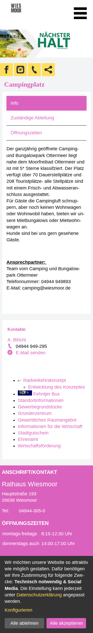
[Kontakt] (34, 69)
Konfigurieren (18, 610)
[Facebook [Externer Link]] (6, 69)
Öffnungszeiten (26, 132)
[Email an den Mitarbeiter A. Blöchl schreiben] (10, 353)
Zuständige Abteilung (32, 117)
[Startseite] (23, 13)
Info (14, 103)
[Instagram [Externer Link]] (20, 69)
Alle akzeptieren (66, 623)
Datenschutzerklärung (39, 594)
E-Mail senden (30, 352)
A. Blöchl (16, 339)
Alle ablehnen (24, 623)
